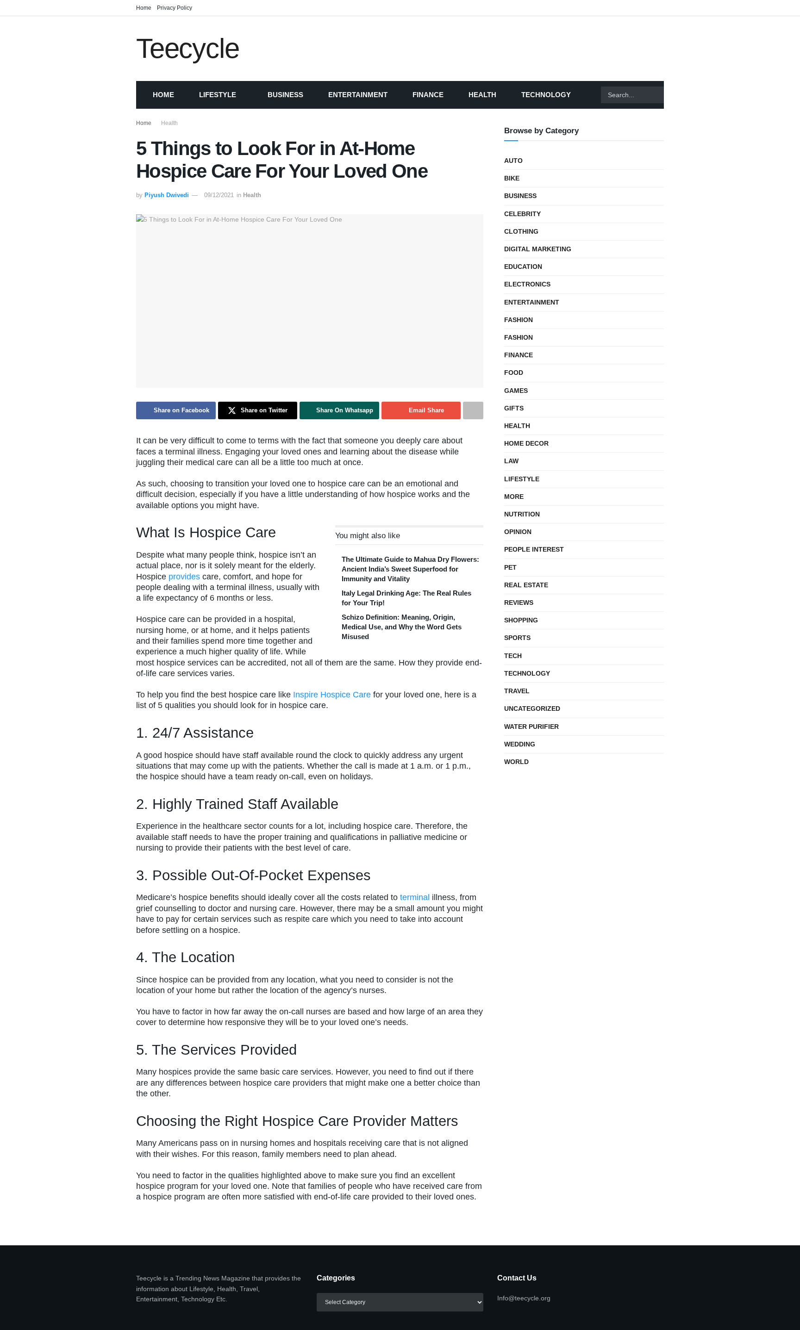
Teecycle (187, 48)
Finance (428, 95)
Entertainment (358, 95)
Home (143, 8)
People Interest (534, 549)
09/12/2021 (219, 195)
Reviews (518, 602)
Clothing (521, 231)
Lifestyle (217, 95)
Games (516, 390)
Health (482, 95)
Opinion (517, 531)
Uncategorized (532, 708)
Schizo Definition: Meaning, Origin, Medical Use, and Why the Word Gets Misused (402, 626)
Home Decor (526, 443)
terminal (415, 897)
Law (511, 461)
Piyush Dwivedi (166, 195)
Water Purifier (531, 726)
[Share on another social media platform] (473, 410)
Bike (511, 178)
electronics (527, 284)
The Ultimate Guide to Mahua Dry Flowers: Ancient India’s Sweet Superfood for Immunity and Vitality (410, 569)
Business (285, 95)
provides (184, 576)
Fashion (518, 319)
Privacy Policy (174, 8)
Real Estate (526, 585)
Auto (513, 160)
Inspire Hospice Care (332, 694)
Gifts (514, 408)
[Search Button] (675, 95)
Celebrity (522, 214)
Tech (513, 655)
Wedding (519, 744)
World (516, 761)
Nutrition (522, 514)
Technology (546, 95)
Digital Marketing (537, 249)
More (514, 496)
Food (513, 372)
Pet (510, 567)
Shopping (521, 620)
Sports (517, 637)
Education (523, 266)
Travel (517, 691)
